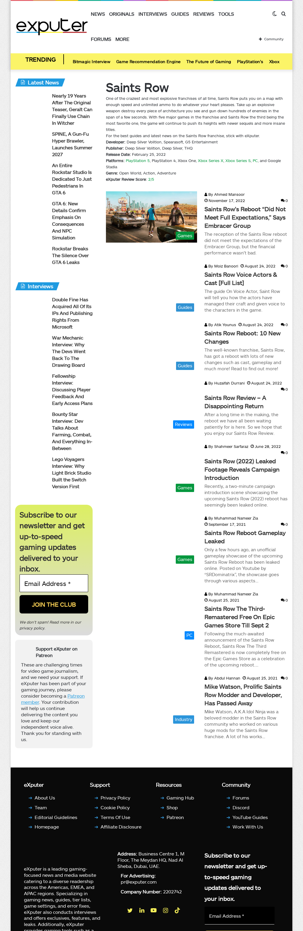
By (210, 194)
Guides (180, 14)
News (98, 14)
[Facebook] (118, 910)
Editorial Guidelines (56, 817)
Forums (101, 39)
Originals (121, 14)
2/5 (151, 179)
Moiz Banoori (222, 266)
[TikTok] (177, 910)
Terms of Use (115, 817)
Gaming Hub (180, 797)
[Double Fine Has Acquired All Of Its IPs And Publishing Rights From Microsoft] (31, 307)
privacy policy (32, 628)
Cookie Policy (115, 807)
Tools (226, 14)
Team (41, 807)
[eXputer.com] (52, 26)
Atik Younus (221, 324)
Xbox (274, 61)
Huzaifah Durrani (226, 383)
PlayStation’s (250, 61)
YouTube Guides (250, 817)
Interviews (152, 14)
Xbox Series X (210, 160)
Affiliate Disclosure (121, 826)
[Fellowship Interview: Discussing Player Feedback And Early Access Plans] (31, 384)
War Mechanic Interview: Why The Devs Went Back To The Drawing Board (69, 351)
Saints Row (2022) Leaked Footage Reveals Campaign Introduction (242, 469)
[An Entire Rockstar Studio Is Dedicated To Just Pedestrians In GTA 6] (31, 173)
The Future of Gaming (208, 61)
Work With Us (248, 826)
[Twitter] (130, 910)
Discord (241, 807)
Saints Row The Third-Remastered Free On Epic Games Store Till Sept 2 (239, 617)
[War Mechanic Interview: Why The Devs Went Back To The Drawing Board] (31, 345)
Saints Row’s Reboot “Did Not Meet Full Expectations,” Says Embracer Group (245, 217)
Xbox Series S (237, 160)
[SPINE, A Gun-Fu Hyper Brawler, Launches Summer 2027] (31, 142)
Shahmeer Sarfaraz (227, 446)
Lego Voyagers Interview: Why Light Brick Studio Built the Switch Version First (71, 472)
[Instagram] (166, 910)
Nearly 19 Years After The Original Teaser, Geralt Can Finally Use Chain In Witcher (72, 109)
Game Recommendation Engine (148, 61)
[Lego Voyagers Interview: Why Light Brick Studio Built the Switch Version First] (31, 467)
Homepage (47, 826)
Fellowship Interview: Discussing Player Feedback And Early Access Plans (72, 389)
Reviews (203, 14)
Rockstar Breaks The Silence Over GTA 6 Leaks (70, 255)
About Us (45, 797)
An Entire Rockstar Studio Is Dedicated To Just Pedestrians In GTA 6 (72, 178)
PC (255, 160)
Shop (172, 807)
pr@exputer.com (139, 881)
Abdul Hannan (223, 678)
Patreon (175, 817)
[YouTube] (154, 910)
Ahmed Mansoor (226, 194)
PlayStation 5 (138, 160)
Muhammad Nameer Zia (232, 518)
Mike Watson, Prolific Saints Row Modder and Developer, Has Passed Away (243, 694)
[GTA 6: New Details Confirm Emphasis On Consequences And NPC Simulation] (31, 211)
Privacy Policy (115, 797)
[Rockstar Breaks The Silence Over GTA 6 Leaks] (31, 256)
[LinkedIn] (142, 910)
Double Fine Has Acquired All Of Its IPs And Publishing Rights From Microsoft (72, 313)
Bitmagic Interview (91, 61)
